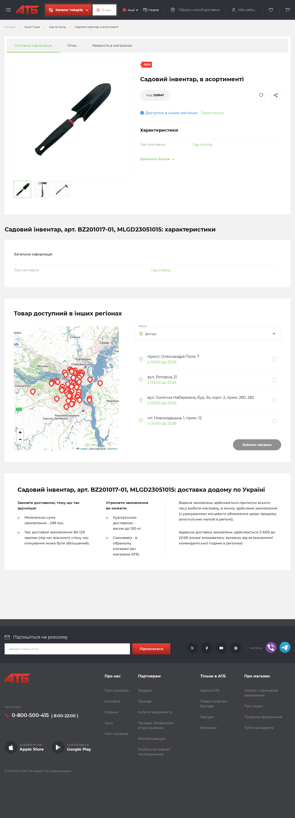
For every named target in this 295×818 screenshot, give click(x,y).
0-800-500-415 (30, 716)
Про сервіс (253, 706)
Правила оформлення (263, 717)
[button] (89, 400)
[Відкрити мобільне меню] (8, 10)
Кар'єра (206, 717)
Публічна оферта (258, 728)
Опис (72, 45)
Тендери (145, 690)
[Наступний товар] (255, 393)
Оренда (144, 701)
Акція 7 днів (32, 27)
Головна (10, 27)
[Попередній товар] (40, 393)
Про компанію (117, 690)
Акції (109, 723)
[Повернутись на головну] (27, 10)
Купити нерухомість (155, 712)
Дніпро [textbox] (150, 334)
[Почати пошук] (97, 9)
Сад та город (57, 27)
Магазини (208, 728)
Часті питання (116, 734)
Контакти (112, 701)
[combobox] (207, 333)
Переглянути (212, 113)
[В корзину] (287, 10)
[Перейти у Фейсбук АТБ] (206, 648)
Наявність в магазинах (112, 45)
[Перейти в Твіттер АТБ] (192, 648)
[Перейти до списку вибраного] (271, 10)
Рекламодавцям (151, 739)
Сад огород (202, 144)
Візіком (112, 448)
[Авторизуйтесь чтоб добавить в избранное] (261, 95)
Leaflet (83, 448)
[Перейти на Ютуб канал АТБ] (221, 648)
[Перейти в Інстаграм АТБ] (235, 648)
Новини (111, 712)
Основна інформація (33, 45)
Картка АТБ (209, 690)
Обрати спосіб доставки (199, 10)
